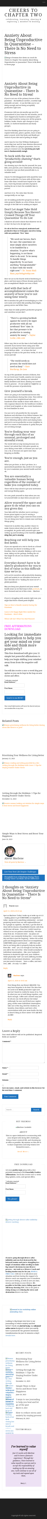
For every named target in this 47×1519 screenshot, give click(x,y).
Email (5, 1074)
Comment (6, 1041)
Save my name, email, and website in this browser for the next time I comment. (23, 1089)
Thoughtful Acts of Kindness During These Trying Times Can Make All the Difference (21, 878)
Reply (5, 968)
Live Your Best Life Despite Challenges (20, 872)
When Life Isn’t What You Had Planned (19, 619)
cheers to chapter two (23, 12)
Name (5, 1068)
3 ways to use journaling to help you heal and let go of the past (28, 1402)
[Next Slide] (39, 1460)
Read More (23, 1151)
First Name (8, 688)
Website (5, 1080)
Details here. (11, 1335)
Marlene (16, 975)
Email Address (10, 682)
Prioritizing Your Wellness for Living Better (23, 755)
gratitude (36, 589)
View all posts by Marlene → (15, 862)
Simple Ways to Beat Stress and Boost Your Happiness (26, 1389)
